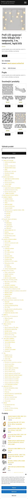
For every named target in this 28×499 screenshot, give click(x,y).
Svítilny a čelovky (7, 324)
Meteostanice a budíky (8, 270)
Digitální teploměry (9, 274)
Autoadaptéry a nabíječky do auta (12, 289)
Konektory (7, 237)
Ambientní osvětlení (9, 248)
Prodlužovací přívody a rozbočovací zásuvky (13, 300)
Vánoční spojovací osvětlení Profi (15, 63)
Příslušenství (9, 211)
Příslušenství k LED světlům (11, 261)
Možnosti (14, 495)
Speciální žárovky (9, 410)
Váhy (4, 353)
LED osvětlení (6, 246)
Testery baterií (8, 184)
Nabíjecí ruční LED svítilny (10, 333)
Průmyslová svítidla (9, 263)
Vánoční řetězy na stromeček (11, 368)
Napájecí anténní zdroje (10, 167)
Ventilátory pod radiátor (10, 349)
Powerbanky (7, 296)
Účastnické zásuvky (9, 173)
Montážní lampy (8, 331)
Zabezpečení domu (7, 386)
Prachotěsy (8, 267)
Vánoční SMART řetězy (10, 371)
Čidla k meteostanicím (10, 272)
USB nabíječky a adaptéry (10, 298)
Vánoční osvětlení (7, 360)
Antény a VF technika (8, 160)
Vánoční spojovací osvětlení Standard (13, 375)
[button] (26, 474)
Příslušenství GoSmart (10, 399)
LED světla (7, 250)
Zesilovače (7, 175)
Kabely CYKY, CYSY (9, 233)
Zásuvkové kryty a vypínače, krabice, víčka (14, 210)
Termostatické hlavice (10, 342)
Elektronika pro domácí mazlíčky (10, 195)
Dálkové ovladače (9, 318)
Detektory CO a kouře (9, 340)
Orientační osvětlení (9, 257)
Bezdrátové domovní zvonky (11, 189)
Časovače (7, 301)
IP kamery (7, 391)
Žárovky (5, 402)
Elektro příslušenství (8, 2)
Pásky (6, 202)
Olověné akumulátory (9, 182)
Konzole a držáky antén (10, 166)
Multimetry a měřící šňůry (10, 281)
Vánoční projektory (9, 366)
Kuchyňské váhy (8, 357)
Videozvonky (7, 401)
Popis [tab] (4, 68)
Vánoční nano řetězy (9, 364)
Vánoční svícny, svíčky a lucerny (12, 377)
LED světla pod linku (9, 252)
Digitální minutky (8, 355)
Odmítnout (14, 491)
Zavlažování (7, 351)
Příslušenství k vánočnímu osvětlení (13, 362)
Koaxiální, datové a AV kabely (10, 219)
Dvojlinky (7, 232)
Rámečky (8, 213)
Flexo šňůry (7, 307)
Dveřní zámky (8, 390)
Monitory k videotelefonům (11, 397)
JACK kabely (9, 224)
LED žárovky (7, 406)
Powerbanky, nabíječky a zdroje (10, 287)
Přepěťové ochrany (9, 311)
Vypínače (8, 215)
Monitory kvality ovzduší (10, 278)
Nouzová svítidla (8, 256)
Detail (4, 56)
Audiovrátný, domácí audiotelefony (13, 188)
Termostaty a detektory (8, 338)
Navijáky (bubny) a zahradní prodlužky (13, 309)
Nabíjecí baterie (8, 180)
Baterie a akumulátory (8, 177)
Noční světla (7, 241)
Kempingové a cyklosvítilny (11, 329)
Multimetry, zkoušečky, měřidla (10, 279)
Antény (6, 164)
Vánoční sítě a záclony (10, 369)
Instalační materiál (7, 197)
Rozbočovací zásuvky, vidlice (11, 312)
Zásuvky (8, 217)
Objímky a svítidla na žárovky (11, 408)
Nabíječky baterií (8, 292)
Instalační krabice (9, 199)
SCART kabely (9, 226)
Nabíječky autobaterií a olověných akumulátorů (15, 290)
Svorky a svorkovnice (9, 206)
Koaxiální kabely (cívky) (10, 235)
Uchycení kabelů (8, 208)
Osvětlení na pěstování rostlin (11, 243)
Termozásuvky (8, 347)
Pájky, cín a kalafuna (9, 200)
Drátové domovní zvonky (10, 191)
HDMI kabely (9, 222)
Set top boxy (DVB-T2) (10, 322)
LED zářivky (7, 254)
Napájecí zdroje (8, 294)
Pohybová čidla (8, 259)
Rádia (6, 169)
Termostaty (7, 344)
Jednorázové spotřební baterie (12, 178)
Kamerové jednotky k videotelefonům (13, 393)
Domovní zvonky (7, 186)
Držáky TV (7, 320)
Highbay (8, 265)
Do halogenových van (10, 404)
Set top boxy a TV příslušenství (10, 316)
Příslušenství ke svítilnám (10, 336)
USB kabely (8, 228)
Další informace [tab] (12, 68)
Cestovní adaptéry (9, 303)
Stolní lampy (7, 245)
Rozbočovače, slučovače (10, 171)
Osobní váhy (7, 358)
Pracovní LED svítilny (9, 334)
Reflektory (5, 314)
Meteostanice (8, 276)
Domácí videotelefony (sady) (11, 388)
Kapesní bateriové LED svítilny (11, 327)
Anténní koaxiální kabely (10, 162)
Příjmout (14, 487)
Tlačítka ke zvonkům (9, 193)
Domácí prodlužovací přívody (11, 305)
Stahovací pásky (8, 204)
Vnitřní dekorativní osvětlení (11, 384)
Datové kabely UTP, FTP (10, 230)
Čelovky (6, 325)
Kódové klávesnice (9, 395)
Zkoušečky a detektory (10, 285)
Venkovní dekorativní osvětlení (12, 379)
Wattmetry (7, 283)
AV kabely (7, 221)
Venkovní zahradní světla (10, 268)
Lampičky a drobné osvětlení (9, 239)
